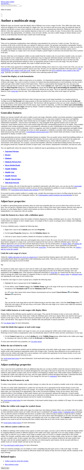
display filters (67, 244)
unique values (64, 274)
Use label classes (36, 341)
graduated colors (77, 274)
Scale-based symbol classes (12, 423)
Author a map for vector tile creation (16, 461)
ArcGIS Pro (5, 3)
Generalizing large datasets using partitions (25, 190)
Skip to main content (7, 2)
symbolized (53, 376)
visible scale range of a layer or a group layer (22, 257)
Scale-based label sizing (11, 358)
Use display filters (9, 323)
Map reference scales (11, 464)
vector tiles (14, 91)
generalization (5, 69)
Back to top (5, 468)
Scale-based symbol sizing (12, 400)
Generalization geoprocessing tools (37, 132)
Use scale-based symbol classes (14, 445)
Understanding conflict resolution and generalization (55, 195)
